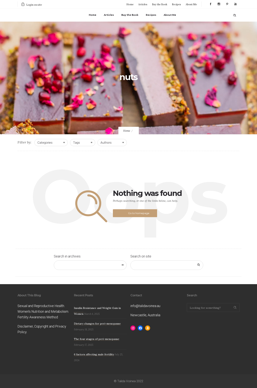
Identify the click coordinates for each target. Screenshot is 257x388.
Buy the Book (159, 4)
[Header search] (234, 14)
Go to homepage (138, 213)
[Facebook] (210, 4)
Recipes (176, 4)
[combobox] (90, 265)
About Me (191, 4)
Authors (106, 142)
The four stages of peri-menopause (96, 339)
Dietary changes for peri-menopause (97, 323)
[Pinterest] (227, 4)
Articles (142, 4)
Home (130, 4)
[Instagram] (219, 4)
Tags (76, 142)
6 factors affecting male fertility (94, 354)
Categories (44, 142)
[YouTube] (235, 4)
